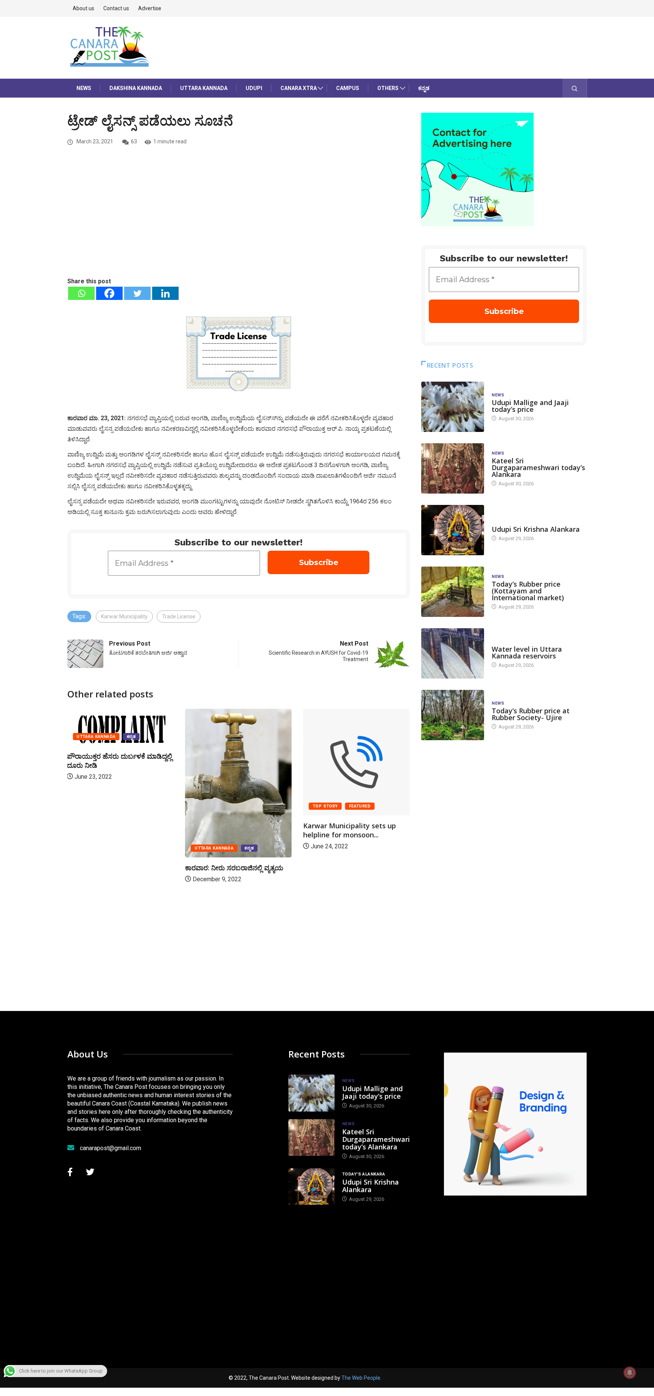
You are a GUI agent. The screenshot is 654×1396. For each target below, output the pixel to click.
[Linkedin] (165, 293)
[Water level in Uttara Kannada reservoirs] (452, 653)
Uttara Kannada (203, 88)
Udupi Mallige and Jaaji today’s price (530, 406)
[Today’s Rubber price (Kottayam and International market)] (452, 592)
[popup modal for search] (574, 88)
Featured (360, 806)
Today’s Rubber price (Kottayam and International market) (528, 590)
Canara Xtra (298, 88)
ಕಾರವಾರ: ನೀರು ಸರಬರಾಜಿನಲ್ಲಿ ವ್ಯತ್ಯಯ (234, 867)
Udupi (254, 88)
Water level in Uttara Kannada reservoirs (527, 652)
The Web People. (361, 1378)
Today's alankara (513, 521)
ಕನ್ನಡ (424, 88)
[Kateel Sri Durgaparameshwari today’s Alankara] (452, 468)
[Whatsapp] (81, 293)
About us (83, 8)
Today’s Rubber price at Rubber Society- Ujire (531, 714)
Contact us (116, 8)
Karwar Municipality (124, 616)
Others (388, 88)
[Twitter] (137, 293)
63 (134, 141)
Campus (347, 88)
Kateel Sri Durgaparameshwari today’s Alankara (538, 467)
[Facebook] (109, 293)
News (83, 88)
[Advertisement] (238, 220)
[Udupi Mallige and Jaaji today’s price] (452, 407)
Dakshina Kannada (135, 88)
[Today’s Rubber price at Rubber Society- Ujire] (452, 715)
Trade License (178, 616)
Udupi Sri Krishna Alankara (536, 529)
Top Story (325, 806)
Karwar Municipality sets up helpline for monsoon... (349, 830)
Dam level (503, 641)
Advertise (149, 8)
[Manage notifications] (630, 1372)
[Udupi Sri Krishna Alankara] (452, 530)
